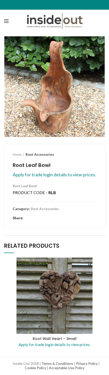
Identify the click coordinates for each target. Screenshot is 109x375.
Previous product (83, 154)
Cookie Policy (35, 368)
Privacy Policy (87, 363)
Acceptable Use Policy (66, 368)
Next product (93, 154)
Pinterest (47, 218)
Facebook (28, 218)
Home (17, 154)
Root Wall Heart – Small (55, 338)
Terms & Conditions (57, 363)
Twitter (35, 218)
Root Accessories (40, 154)
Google (41, 218)
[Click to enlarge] (13, 128)
